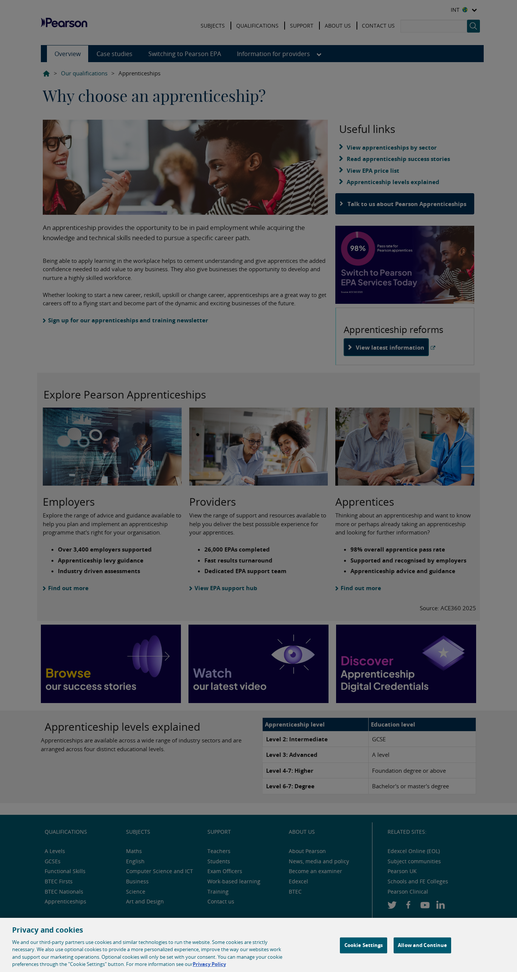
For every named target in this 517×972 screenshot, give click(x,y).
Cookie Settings (363, 945)
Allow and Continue (422, 945)
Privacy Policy (209, 964)
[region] (258, 945)
